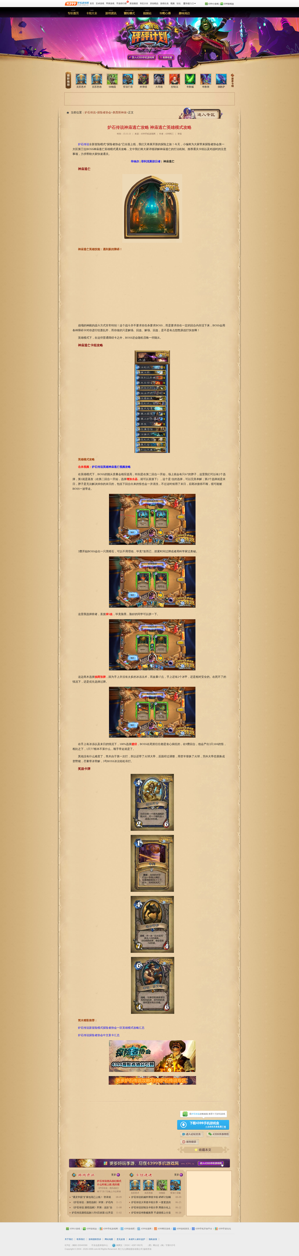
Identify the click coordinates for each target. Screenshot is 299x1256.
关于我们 (69, 1239)
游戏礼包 (164, 3)
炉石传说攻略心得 (166, 12)
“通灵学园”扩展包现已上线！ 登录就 (91, 1197)
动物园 (112, 87)
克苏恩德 (97, 87)
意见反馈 (121, 1239)
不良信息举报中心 (99, 1245)
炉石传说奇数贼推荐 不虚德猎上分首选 (151, 1213)
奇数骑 (205, 87)
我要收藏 (166, 57)
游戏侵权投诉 (95, 1239)
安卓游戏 (100, 3)
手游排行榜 (121, 3)
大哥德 (159, 87)
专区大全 (144, 3)
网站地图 (109, 1239)
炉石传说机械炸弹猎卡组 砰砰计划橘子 (151, 1197)
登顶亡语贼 (175, 1193)
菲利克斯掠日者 (151, 161)
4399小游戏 (213, 4)
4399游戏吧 (129, 1228)
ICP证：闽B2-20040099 (76, 1245)
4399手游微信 (218, 1134)
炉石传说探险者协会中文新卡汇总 (99, 1035)
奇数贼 (190, 87)
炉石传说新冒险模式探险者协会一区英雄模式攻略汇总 (111, 1027)
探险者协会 (104, 112)
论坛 (178, 3)
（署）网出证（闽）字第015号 (161, 1245)
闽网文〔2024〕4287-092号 (129, 1245)
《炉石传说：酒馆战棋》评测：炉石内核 (92, 1202)
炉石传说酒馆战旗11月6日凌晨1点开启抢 (92, 1213)
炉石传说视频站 (147, 12)
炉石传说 (73, 12)
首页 (92, 3)
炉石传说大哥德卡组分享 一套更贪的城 (151, 1202)
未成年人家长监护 (137, 1239)
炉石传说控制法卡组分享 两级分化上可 (151, 1207)
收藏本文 (203, 1150)
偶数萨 (221, 87)
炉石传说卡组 (92, 12)
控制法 (174, 87)
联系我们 (81, 1239)
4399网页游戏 (164, 1228)
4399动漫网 (146, 1228)
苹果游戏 (110, 3)
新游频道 (134, 3)
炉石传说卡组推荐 (145, 1174)
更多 (113, 1174)
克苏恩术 (81, 87)
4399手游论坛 (191, 1134)
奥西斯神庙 (119, 112)
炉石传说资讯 (86, 1174)
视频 (172, 3)
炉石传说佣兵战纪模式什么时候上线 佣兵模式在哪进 (109, 1184)
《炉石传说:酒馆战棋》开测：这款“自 (92, 1207)
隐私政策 (153, 1239)
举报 (180, 134)
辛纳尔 (135, 161)
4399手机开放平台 (204, 1228)
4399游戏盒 (229, 4)
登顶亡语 (128, 87)
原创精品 (154, 3)
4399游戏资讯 (183, 1228)
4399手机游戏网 (141, 57)
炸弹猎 (143, 87)
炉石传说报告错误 (189, 1142)
